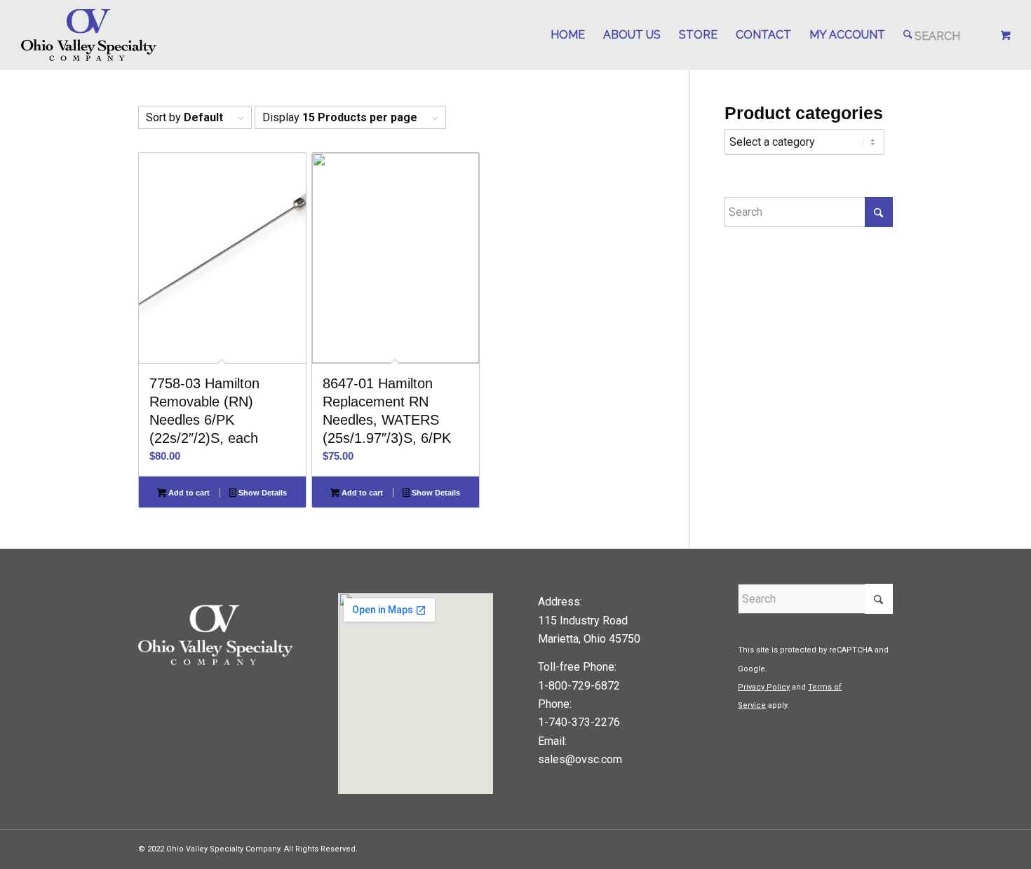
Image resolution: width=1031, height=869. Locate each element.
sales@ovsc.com (580, 759)
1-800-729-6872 (579, 685)
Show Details (261, 492)
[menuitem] (567, 35)
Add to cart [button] (188, 492)
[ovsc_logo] (89, 35)
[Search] (932, 35)
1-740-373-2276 (579, 722)
